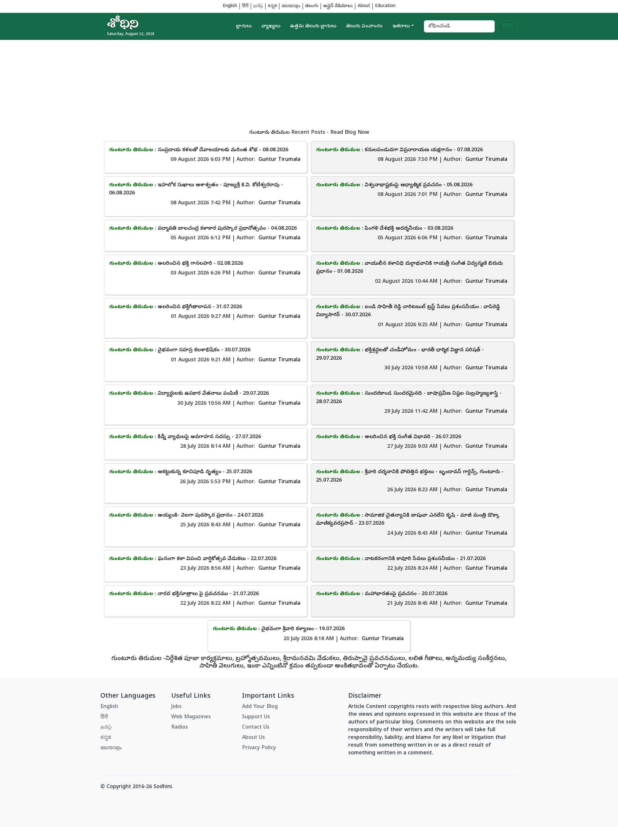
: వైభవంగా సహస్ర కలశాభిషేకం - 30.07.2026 (179, 350)
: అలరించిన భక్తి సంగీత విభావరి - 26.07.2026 (388, 437)
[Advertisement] (293, 85)
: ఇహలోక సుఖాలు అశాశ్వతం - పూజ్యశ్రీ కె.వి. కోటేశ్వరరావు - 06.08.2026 (196, 189)
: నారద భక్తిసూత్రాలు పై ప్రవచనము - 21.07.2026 (184, 594)
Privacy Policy (259, 748)
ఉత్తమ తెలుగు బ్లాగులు (313, 26)
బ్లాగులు (244, 26)
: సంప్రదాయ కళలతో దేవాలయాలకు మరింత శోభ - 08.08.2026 (198, 150)
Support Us (256, 717)
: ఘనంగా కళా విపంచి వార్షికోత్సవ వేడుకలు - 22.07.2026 (192, 559)
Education (385, 6)
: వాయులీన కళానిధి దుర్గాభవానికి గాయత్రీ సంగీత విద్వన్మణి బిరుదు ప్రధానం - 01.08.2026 (409, 268)
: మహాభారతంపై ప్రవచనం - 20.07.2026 (381, 594)
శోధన (507, 26)
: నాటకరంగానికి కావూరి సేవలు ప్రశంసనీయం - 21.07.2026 (401, 559)
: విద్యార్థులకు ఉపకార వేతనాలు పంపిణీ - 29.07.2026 (189, 393)
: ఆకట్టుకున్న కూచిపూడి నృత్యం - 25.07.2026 (180, 472)
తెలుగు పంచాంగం (364, 26)
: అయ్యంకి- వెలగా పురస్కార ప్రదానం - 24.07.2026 (186, 515)
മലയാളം (291, 6)
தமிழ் (258, 6)
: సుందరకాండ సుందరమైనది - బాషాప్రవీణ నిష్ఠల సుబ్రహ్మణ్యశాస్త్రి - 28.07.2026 (408, 398)
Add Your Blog (260, 707)
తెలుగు (311, 6)
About (364, 6)
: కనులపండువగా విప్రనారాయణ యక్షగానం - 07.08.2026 (399, 150)
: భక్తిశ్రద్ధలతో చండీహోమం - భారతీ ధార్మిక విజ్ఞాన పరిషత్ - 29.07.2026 (400, 354)
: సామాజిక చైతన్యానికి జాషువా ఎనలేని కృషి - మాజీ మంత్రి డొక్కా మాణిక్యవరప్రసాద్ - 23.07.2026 (408, 520)
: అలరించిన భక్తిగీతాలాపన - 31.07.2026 (175, 307)
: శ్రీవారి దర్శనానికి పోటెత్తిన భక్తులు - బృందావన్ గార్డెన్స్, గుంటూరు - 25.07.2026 (409, 476)
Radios (179, 727)
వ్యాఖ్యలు (270, 26)
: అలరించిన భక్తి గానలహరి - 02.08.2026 (176, 263)
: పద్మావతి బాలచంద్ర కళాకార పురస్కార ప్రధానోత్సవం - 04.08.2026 (203, 228)
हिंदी (245, 6)
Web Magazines (191, 717)
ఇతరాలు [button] (401, 26)
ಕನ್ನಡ (272, 6)
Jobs (176, 707)
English (230, 6)
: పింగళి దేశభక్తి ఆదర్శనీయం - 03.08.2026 (384, 228)
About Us (253, 737)
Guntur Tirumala (279, 159)
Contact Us (255, 727)
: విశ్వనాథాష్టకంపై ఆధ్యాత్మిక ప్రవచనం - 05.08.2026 (394, 185)
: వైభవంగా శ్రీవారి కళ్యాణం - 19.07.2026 (279, 629)
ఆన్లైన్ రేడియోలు (338, 6)
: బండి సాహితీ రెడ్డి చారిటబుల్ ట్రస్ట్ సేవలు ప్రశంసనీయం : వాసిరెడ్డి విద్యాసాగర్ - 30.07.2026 (408, 311)
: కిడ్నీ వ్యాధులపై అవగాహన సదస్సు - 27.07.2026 (185, 437)
